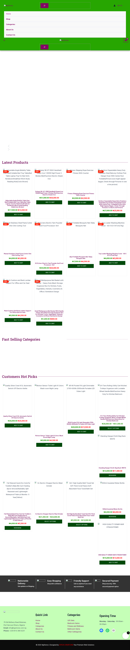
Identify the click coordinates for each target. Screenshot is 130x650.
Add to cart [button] (18, 214)
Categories (10, 24)
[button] (65, 146)
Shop (8, 19)
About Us (9, 30)
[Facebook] (101, 630)
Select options (113, 428)
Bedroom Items (74, 623)
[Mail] (113, 630)
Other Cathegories (75, 632)
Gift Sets (71, 620)
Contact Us (10, 35)
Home (8, 14)
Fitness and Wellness (76, 626)
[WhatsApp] (107, 630)
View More (112, 475)
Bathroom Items (74, 629)
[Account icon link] (114, 5)
